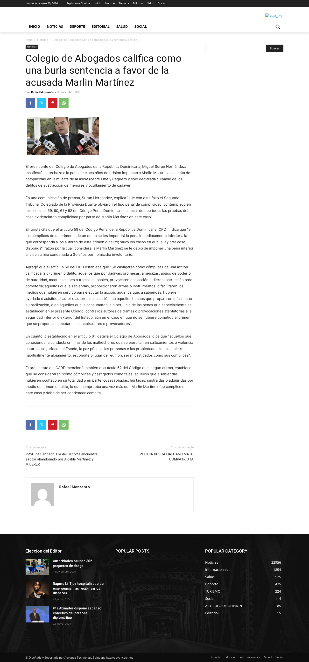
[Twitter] (41, 103)
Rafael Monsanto (42, 92)
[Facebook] (30, 103)
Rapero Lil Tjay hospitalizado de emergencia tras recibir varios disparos (78, 588)
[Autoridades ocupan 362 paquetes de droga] (37, 567)
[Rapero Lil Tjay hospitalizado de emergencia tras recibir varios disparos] (37, 589)
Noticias (42, 40)
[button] (277, 26)
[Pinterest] (52, 103)
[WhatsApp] (64, 103)
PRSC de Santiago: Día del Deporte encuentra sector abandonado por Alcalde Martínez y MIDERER (62, 459)
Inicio (29, 40)
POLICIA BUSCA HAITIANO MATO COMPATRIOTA (167, 456)
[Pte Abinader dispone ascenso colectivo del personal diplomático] (37, 614)
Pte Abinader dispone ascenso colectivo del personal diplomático (77, 613)
